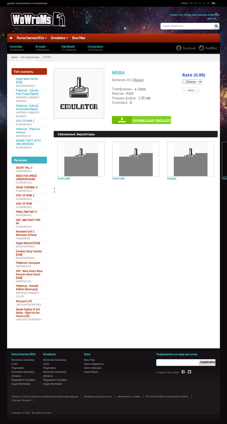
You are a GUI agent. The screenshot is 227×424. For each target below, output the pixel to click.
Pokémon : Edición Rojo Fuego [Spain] (27, 92)
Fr (195, 3)
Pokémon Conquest (28, 262)
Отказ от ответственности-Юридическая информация (45, 396)
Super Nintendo (25, 86)
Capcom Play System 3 (28, 305)
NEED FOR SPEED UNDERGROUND (26, 177)
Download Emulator (152, 120)
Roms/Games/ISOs (31, 38)
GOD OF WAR (24, 203)
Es (200, 3)
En (191, 3)
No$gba (171, 178)
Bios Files (78, 38)
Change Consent (21, 400)
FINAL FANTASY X (26, 211)
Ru (213, 3)
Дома (15, 57)
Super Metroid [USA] (28, 243)
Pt (204, 3)
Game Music (91, 371)
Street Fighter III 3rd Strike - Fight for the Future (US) (28, 313)
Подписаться (207, 362)
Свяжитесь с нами (128, 396)
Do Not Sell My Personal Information (167, 396)
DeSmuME (64, 178)
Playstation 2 (24, 124)
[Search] (216, 26)
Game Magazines (94, 363)
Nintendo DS (23, 136)
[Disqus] (136, 249)
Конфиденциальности (98, 396)
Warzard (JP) (24, 301)
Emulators (58, 38)
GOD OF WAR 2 (25, 120)
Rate (191, 90)
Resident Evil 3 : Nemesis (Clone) (26, 233)
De (208, 3)
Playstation (23, 238)
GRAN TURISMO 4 (26, 187)
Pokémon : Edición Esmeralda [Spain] (27, 107)
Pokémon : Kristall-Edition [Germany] (27, 287)
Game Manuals (92, 367)
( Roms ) (138, 80)
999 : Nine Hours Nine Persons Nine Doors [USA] (29, 275)
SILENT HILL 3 (24, 167)
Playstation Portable (23, 379)
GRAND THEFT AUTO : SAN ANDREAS (29, 142)
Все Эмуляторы (31, 57)
